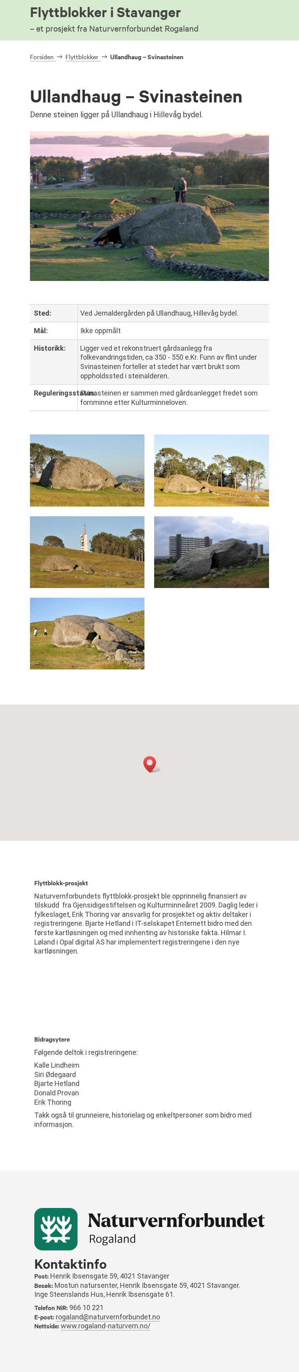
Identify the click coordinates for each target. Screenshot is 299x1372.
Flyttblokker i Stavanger (114, 18)
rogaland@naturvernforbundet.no (108, 1317)
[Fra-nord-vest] (87, 586)
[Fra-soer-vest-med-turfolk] (87, 667)
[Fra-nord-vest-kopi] (211, 504)
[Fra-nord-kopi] (87, 504)
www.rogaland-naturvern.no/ (105, 1326)
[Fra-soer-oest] (211, 586)
